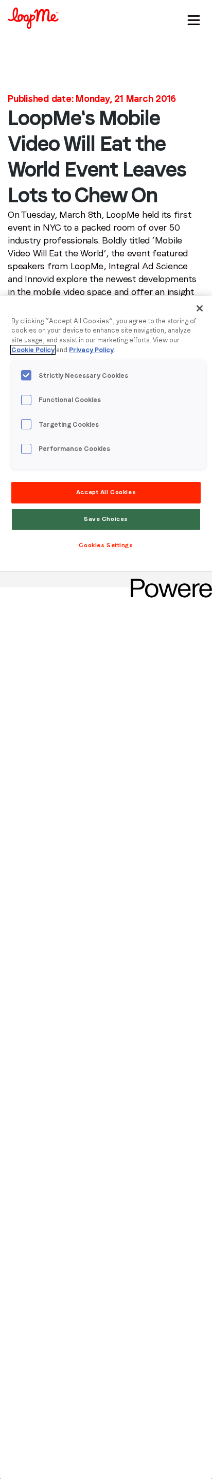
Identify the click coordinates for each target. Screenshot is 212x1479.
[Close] (199, 308)
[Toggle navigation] (192, 18)
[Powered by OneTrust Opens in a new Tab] (168, 581)
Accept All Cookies (106, 492)
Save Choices (106, 519)
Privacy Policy (91, 350)
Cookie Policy (33, 350)
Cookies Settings (106, 545)
